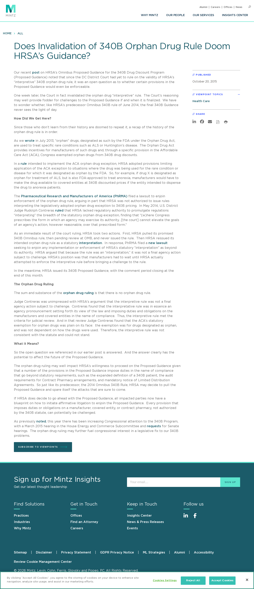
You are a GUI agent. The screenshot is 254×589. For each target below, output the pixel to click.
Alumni (203, 7)
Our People (175, 15)
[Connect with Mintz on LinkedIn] (187, 517)
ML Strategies (154, 552)
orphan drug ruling (78, 293)
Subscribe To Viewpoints (38, 447)
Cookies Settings (165, 580)
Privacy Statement (76, 552)
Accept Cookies (222, 580)
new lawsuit (157, 243)
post (35, 72)
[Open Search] (249, 7)
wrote (30, 140)
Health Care (201, 101)
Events (132, 528)
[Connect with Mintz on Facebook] (197, 517)
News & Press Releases (145, 522)
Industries (22, 522)
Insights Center (235, 15)
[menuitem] (149, 15)
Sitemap (20, 552)
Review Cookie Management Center (43, 561)
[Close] (247, 579)
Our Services (203, 15)
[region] (127, 580)
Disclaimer (44, 552)
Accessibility (204, 552)
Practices (21, 515)
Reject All (193, 580)
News (239, 7)
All (20, 33)
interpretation (90, 243)
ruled (59, 210)
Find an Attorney (84, 522)
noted (41, 421)
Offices (228, 7)
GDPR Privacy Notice (117, 552)
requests (154, 426)
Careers (215, 7)
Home (7, 33)
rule (24, 163)
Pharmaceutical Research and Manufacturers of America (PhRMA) (74, 196)
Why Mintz (149, 15)
